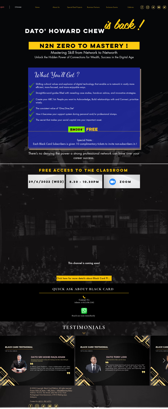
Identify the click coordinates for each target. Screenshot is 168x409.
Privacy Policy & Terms (38, 390)
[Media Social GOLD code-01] (164, 7)
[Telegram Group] (153, 7)
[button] (56, 7)
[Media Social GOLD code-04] (159, 7)
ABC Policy (51, 390)
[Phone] (84, 297)
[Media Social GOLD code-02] (142, 7)
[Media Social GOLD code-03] (147, 7)
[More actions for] (10, 258)
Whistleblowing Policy (64, 390)
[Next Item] (164, 360)
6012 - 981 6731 (45, 401)
